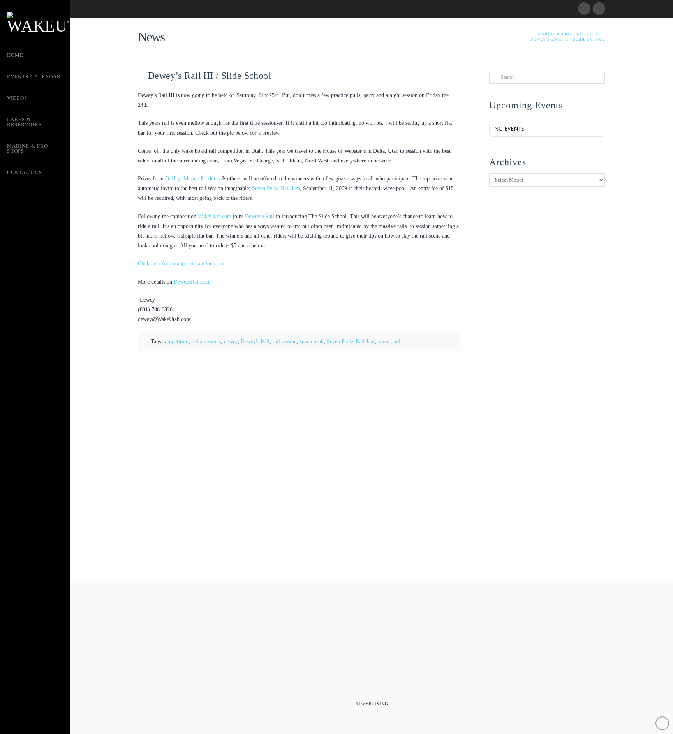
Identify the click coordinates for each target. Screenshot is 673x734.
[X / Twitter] (599, 8)
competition (175, 341)
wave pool (389, 341)
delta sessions (206, 341)
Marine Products (201, 179)
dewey (231, 341)
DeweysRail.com (192, 282)
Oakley (172, 179)
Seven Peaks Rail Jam (276, 188)
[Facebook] (584, 8)
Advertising (371, 703)
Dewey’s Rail (259, 216)
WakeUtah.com (214, 216)
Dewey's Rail (255, 341)
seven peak (312, 341)
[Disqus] (299, 467)
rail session (285, 341)
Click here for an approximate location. (181, 263)
